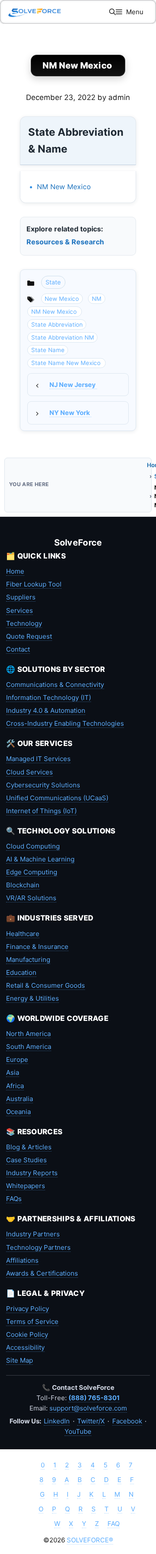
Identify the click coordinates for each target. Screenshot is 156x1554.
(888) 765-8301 (94, 1398)
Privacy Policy (27, 1308)
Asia (12, 1072)
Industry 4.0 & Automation (45, 710)
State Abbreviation (57, 324)
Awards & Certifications (42, 1273)
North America (28, 1034)
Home (15, 571)
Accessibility (25, 1347)
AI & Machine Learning (40, 859)
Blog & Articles (29, 1147)
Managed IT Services (38, 759)
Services (19, 610)
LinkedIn (57, 1421)
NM (96, 298)
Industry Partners (33, 1234)
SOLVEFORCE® (90, 1540)
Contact (18, 649)
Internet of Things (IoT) (41, 811)
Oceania (18, 1112)
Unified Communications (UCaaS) (57, 798)
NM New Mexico (65, 186)
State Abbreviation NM (62, 337)
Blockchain (22, 885)
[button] (112, 12)
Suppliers (21, 597)
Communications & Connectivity (55, 684)
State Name (48, 349)
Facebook (127, 1421)
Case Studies (26, 1160)
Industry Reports (32, 1173)
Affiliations (22, 1260)
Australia (19, 1099)
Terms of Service (32, 1321)
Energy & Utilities (32, 998)
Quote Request (29, 636)
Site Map (19, 1360)
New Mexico (62, 298)
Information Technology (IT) (48, 697)
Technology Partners (38, 1247)
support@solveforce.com (88, 1408)
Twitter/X (91, 1421)
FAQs (14, 1199)
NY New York (70, 413)
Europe (17, 1059)
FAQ (113, 1524)
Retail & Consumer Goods (45, 985)
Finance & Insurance (37, 946)
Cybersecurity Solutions (43, 785)
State (53, 282)
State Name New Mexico (66, 362)
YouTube (78, 1431)
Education (21, 972)
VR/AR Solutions (31, 898)
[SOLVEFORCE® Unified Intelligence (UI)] (34, 12)
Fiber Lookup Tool (34, 584)
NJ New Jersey (73, 385)
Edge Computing (31, 872)
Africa (15, 1086)
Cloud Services (29, 772)
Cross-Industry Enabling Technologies (65, 723)
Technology (24, 623)
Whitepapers (25, 1186)
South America (28, 1046)
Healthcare (22, 934)
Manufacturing (28, 959)
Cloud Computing (33, 846)
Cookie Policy (27, 1334)
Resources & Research (65, 241)
